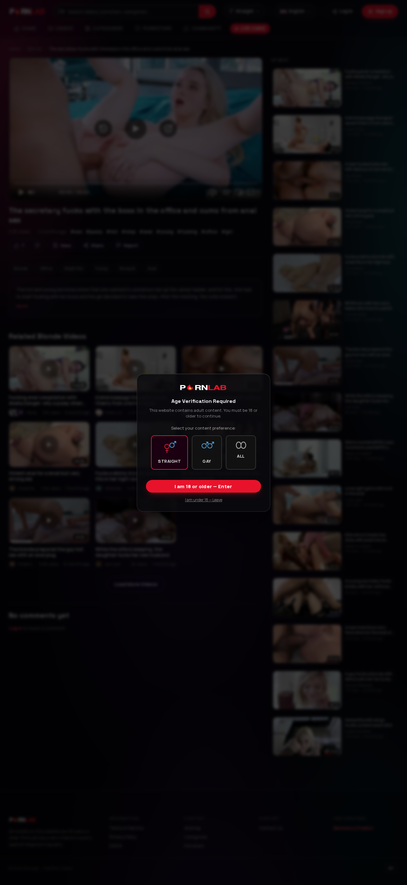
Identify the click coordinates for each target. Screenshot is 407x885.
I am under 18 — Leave (203, 499)
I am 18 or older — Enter (203, 486)
